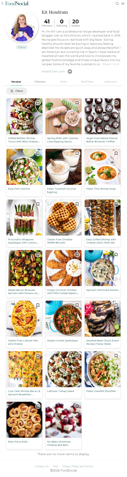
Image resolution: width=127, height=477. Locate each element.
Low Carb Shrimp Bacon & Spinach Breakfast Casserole (24, 394)
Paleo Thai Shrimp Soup (101, 188)
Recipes (16, 81)
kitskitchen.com (53, 71)
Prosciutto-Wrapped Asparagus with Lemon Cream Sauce (22, 242)
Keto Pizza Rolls (18, 441)
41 (47, 21)
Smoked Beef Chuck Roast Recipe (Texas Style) (102, 342)
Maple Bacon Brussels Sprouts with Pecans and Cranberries (23, 293)
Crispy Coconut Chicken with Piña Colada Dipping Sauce (62, 293)
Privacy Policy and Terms (78, 466)
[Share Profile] (70, 71)
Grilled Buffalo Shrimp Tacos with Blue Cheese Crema (23, 141)
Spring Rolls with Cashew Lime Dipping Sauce (62, 140)
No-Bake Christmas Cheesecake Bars (59, 443)
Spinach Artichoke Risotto (102, 290)
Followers (39, 81)
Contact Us (41, 466)
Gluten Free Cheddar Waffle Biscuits (60, 241)
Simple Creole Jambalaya (62, 340)
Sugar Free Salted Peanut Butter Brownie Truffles (101, 140)
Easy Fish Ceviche (19, 188)
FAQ (55, 466)
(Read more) (110, 64)
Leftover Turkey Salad (60, 391)
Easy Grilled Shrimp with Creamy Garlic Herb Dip (101, 241)
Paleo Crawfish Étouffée (101, 391)
